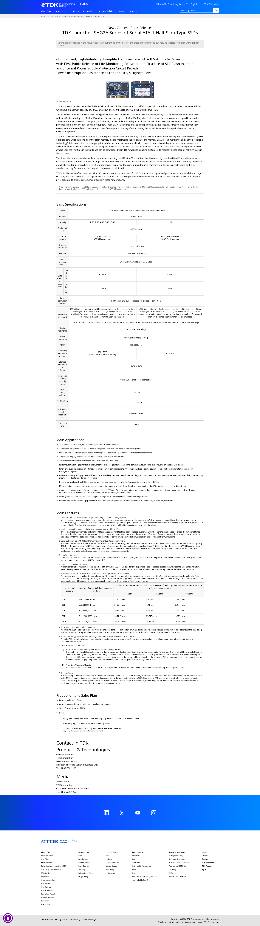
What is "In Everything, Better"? (172, 4)
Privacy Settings (89, 919)
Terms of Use (47, 919)
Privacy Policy (61, 919)
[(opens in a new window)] (106, 812)
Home (43, 16)
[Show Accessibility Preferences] (8, 918)
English (194, 4)
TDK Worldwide (211, 4)
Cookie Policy (74, 919)
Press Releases (56, 16)
